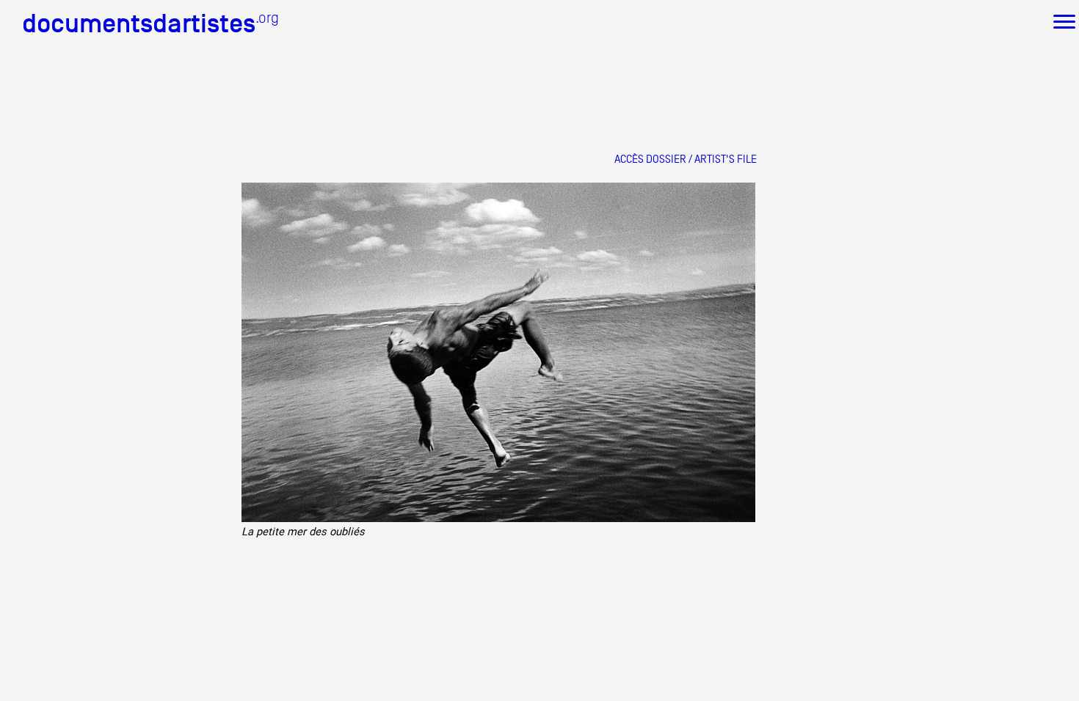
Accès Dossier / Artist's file (685, 159)
